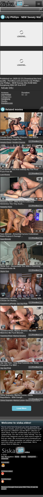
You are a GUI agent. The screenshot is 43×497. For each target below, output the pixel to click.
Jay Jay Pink (22, 304)
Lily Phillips (6, 95)
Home (17, 457)
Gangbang (5, 99)
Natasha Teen (6, 207)
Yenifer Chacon (18, 142)
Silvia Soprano (6, 400)
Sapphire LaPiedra (8, 304)
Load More (21, 408)
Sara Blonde (5, 239)
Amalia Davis (6, 142)
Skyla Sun (4, 271)
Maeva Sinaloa (19, 336)
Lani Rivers (5, 175)
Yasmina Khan (6, 336)
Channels (4, 459)
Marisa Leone (19, 400)
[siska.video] (21, 3)
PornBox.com (7, 103)
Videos (23, 457)
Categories (32, 457)
